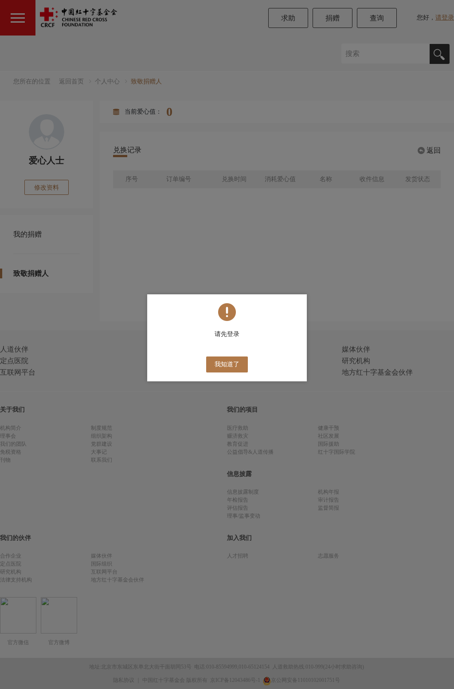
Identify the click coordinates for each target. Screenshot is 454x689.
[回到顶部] (442, 677)
